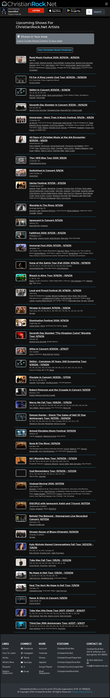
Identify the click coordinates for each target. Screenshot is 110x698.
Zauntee (42, 476)
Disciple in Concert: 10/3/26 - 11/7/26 (50, 377)
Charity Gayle (43, 238)
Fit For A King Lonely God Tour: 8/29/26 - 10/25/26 (58, 77)
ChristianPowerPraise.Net (69, 658)
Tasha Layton (68, 148)
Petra (58, 198)
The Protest (40, 98)
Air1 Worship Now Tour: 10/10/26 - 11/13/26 (53, 458)
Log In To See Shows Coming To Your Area (39, 41)
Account (43, 649)
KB (69, 196)
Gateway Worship (51, 464)
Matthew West (58, 151)
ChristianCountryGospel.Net (70, 667)
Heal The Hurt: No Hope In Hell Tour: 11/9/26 (54, 585)
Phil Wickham (62, 268)
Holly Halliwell (34, 146)
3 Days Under (77, 110)
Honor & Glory (50, 68)
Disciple (32, 65)
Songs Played (45, 667)
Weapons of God (49, 436)
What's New (8, 662)
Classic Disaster (39, 494)
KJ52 (40, 128)
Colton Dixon (34, 326)
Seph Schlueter (75, 464)
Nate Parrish (67, 123)
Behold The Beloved (48, 198)
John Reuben (76, 281)
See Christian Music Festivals (55, 50)
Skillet (44, 95)
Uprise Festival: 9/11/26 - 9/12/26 (47, 183)
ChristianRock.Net (65, 649)
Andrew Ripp (70, 63)
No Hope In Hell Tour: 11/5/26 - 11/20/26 (51, 573)
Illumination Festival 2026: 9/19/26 (49, 320)
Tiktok (26, 658)
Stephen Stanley (46, 63)
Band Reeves (88, 193)
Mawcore (78, 193)
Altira (42, 326)
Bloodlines (51, 188)
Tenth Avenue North (55, 95)
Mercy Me (67, 408)
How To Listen (9, 653)
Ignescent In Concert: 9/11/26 (46, 220)
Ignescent (80, 128)
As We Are (33, 123)
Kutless (48, 296)
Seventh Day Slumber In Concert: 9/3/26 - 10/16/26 (58, 105)
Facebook (28, 649)
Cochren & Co (45, 148)
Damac (64, 128)
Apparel (42, 662)
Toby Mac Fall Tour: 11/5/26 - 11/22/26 (50, 560)
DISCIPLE (52, 509)
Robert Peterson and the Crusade (42, 395)
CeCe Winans (34, 193)
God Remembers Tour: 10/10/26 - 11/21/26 (52, 471)
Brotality (45, 125)
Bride (75, 296)
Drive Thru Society (57, 125)
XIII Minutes (57, 123)
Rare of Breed (58, 63)
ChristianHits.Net (65, 653)
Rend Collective (73, 211)
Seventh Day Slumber (84, 63)
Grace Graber (49, 191)
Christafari (33, 70)
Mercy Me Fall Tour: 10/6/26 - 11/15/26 (50, 402)
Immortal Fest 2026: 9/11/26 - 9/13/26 (50, 245)
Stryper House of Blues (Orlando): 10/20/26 (54, 532)
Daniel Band (73, 253)
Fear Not (60, 251)
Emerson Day (69, 188)
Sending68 (33, 451)
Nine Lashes (86, 188)
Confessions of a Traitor (51, 298)
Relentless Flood (74, 301)
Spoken (44, 188)
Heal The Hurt (68, 193)
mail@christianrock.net (97, 666)
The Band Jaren (52, 383)
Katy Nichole (34, 553)
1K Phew (78, 188)
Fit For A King (34, 83)
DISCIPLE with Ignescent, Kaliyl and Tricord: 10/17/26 (59, 503)
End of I (57, 354)
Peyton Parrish (14, 14)
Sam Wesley (34, 408)
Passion (37, 151)
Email (26, 671)
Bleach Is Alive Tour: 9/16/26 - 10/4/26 (50, 275)
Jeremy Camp (46, 151)
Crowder (59, 148)
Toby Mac (59, 191)
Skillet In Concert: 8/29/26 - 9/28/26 (49, 90)
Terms (89, 692)
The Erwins (45, 146)
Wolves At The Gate (60, 196)
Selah (53, 148)
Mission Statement (7, 672)
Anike (31, 196)
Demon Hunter (60, 424)
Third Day (44, 565)
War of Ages (82, 296)
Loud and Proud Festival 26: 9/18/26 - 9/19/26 (55, 290)
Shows (42, 658)
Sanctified (13, 11)
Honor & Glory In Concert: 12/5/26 (48, 598)
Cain (37, 148)
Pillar (38, 188)
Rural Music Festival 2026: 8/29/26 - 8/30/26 (54, 57)
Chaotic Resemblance (49, 193)
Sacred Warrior (40, 253)
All (53, 692)
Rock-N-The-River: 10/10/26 (44, 443)
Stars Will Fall (66, 110)
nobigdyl (67, 191)
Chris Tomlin (34, 565)
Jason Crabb (34, 63)
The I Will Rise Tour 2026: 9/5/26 (48, 158)
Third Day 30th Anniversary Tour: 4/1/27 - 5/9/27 (57, 623)
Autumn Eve (72, 451)
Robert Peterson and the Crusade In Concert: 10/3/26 (59, 390)
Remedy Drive (54, 128)
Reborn (45, 128)
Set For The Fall (35, 95)
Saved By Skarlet (87, 191)
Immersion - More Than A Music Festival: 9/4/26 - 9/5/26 (61, 117)
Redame (73, 449)
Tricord (66, 449)
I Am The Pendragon (46, 451)
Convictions (66, 198)
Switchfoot (33, 176)
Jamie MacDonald (57, 146)
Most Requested (44, 672)
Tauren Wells (64, 464)
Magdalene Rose (53, 110)
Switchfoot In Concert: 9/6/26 (46, 170)
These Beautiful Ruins (37, 163)
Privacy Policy (78, 692)
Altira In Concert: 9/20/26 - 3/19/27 (49, 349)
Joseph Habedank (81, 148)
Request (6, 667)
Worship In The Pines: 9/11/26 (46, 205)
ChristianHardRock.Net (68, 671)
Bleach (32, 281)
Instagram (28, 653)
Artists (5, 658)
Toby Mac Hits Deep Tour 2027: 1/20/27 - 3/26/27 (57, 610)
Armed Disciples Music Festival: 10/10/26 (52, 431)
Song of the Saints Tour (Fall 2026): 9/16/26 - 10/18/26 (60, 263)
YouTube (28, 662)
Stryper (84, 301)
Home (5, 649)
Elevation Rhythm (48, 211)
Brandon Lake (77, 196)
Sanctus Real (71, 65)
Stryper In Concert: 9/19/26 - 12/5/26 (49, 308)
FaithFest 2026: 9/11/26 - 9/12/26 (47, 233)
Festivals (43, 653)
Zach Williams (34, 628)
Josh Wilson (50, 65)
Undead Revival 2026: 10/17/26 (46, 483)
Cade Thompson (57, 553)
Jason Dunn (76, 68)
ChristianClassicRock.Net (68, 662)
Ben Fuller (87, 196)
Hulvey (49, 196)
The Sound (69, 146)
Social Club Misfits (83, 65)
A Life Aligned (66, 298)
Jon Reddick (78, 146)
